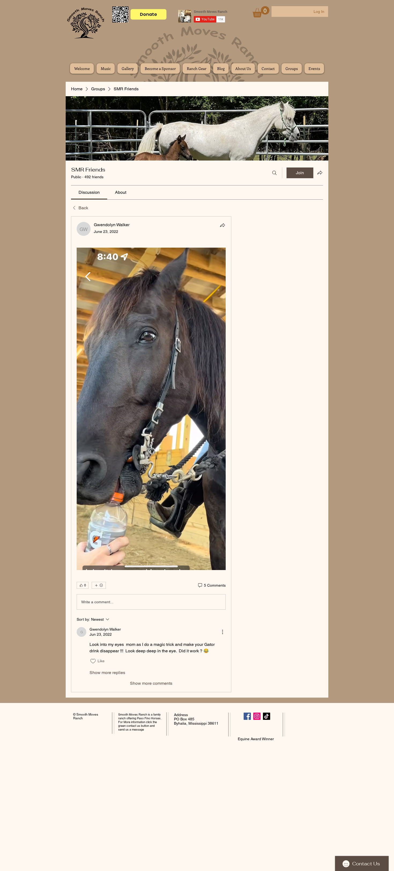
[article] (151, 454)
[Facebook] (247, 716)
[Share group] (320, 172)
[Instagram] (257, 716)
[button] (260, 11)
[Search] (274, 173)
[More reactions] (99, 585)
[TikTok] (266, 716)
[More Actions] (222, 632)
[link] (89, 192)
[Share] (222, 225)
